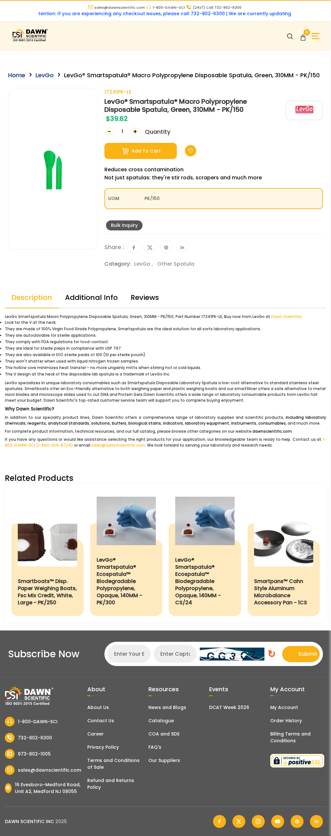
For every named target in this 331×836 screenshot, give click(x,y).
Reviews (145, 297)
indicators (173, 423)
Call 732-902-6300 (217, 7)
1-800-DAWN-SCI (169, 7)
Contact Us (100, 720)
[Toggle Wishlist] (190, 150)
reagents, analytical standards (58, 423)
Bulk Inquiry (124, 225)
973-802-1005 (34, 754)
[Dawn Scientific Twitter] (238, 821)
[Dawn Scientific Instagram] (258, 821)
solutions (100, 423)
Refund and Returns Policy (110, 783)
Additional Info (91, 297)
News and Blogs (167, 707)
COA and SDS (163, 734)
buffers (119, 423)
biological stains (144, 423)
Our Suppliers (164, 760)
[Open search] (289, 36)
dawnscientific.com (272, 431)
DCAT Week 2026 (229, 707)
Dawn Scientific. (287, 316)
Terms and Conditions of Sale (113, 763)
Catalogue (161, 720)
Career (95, 734)
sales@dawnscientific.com (119, 7)
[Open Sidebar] (316, 36)
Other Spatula (175, 264)
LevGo (45, 75)
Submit (307, 654)
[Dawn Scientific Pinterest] (297, 821)
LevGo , (144, 264)
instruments (243, 423)
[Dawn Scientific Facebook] (219, 821)
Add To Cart (145, 151)
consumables (272, 423)
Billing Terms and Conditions (290, 737)
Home (16, 75)
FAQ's (154, 747)
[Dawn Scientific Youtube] (277, 821)
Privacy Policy (103, 747)
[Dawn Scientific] (29, 40)
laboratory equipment (207, 423)
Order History (286, 720)
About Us (98, 707)
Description (31, 297)
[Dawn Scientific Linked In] (316, 821)
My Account (284, 707)
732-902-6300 (35, 738)
